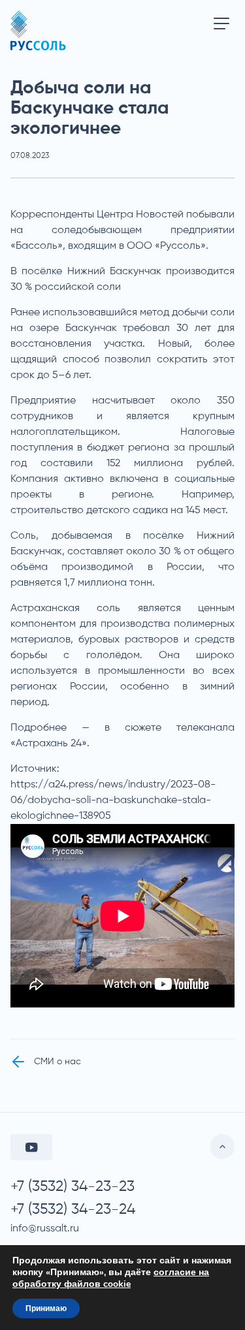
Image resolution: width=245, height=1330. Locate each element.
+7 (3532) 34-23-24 (72, 1209)
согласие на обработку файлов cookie (110, 1278)
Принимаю (46, 1308)
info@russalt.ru (44, 1229)
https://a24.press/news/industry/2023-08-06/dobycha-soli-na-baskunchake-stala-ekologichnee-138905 (113, 800)
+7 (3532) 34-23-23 (72, 1186)
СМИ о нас (57, 1061)
